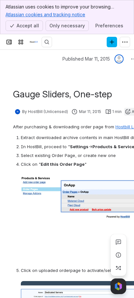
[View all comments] (118, 242)
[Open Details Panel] (118, 255)
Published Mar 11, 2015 (86, 59)
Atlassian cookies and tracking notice (45, 14)
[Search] (47, 42)
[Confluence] (34, 42)
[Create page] (118, 268)
